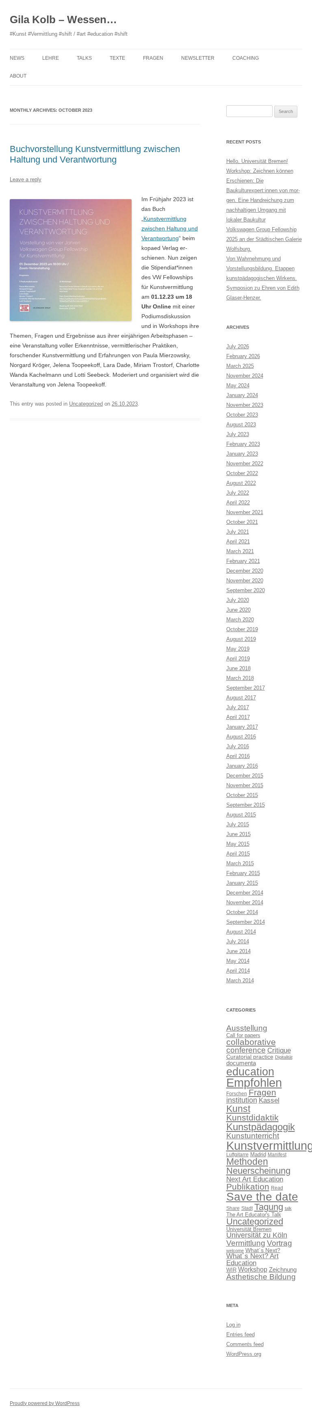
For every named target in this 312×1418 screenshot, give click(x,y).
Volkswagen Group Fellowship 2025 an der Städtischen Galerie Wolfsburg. (264, 239)
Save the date (262, 1196)
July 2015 (237, 824)
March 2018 (240, 678)
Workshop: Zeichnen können (259, 171)
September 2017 (245, 688)
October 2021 (242, 522)
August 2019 (241, 639)
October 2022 (242, 473)
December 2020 (244, 571)
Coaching (245, 58)
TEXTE (117, 58)
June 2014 (238, 951)
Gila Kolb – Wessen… (63, 19)
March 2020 (240, 620)
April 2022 (238, 502)
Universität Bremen (248, 1229)
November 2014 (244, 902)
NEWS (17, 58)
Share (233, 1208)
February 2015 (243, 873)
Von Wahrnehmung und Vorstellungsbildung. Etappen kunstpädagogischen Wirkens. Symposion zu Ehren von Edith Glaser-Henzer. (262, 278)
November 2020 (244, 581)
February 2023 (243, 444)
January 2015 (242, 883)
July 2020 (237, 600)
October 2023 (242, 415)
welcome (235, 1250)
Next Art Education (254, 1179)
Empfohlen (254, 1082)
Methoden (247, 1161)
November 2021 (244, 512)
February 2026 (243, 356)
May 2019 (237, 649)
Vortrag (279, 1243)
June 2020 (238, 610)
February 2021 (243, 561)
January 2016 (242, 766)
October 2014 (242, 912)
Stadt (247, 1208)
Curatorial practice (249, 1056)
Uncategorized (86, 404)
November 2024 (244, 376)
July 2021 (237, 532)
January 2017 (242, 727)
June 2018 (238, 668)
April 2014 (238, 971)
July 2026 (237, 346)
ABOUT (18, 76)
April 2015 (238, 854)
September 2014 (245, 922)
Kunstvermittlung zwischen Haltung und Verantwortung (169, 228)
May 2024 (237, 385)
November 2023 (244, 405)
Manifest (277, 1154)
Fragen (262, 1092)
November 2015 (244, 785)
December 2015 (244, 776)
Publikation (247, 1186)
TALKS (84, 58)
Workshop (252, 1269)
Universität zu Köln (256, 1235)
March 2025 (240, 366)
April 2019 (238, 659)
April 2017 (238, 717)
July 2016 (237, 746)
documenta (241, 1063)
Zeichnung (283, 1269)
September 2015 (245, 805)
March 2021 (240, 551)
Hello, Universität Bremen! (257, 161)
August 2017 (241, 698)
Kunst (238, 1108)
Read (277, 1188)
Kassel (269, 1100)
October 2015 (242, 795)
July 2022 (237, 493)
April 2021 (238, 542)
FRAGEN (153, 58)
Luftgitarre (237, 1154)
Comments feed (245, 1344)
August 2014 (241, 932)
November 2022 (244, 463)
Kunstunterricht (252, 1135)
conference (246, 1050)
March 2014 (240, 980)
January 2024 (242, 395)
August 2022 (241, 483)
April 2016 (238, 756)
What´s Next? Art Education (252, 1259)
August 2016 (241, 737)
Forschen (236, 1094)
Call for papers (243, 1035)
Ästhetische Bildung (261, 1276)
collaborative (251, 1042)
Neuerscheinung (258, 1171)
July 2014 (237, 941)
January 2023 (242, 454)
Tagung (268, 1207)
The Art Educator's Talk (253, 1215)
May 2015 (237, 844)
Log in (233, 1325)
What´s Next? (262, 1250)
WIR (231, 1270)
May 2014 (237, 961)
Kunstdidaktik (252, 1117)
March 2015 (240, 863)
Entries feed (240, 1334)
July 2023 (237, 434)
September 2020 (245, 590)
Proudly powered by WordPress (45, 1403)
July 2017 (237, 707)
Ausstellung (246, 1028)
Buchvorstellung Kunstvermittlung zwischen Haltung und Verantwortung (95, 154)
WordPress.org (243, 1354)
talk (288, 1208)
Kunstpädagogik (260, 1126)
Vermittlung (245, 1243)
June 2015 (238, 834)
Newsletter (197, 58)
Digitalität (283, 1057)
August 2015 (241, 815)
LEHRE (50, 58)
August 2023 (241, 424)
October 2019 (242, 629)
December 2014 (244, 893)
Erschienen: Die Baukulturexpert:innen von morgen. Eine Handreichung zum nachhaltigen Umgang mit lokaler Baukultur (263, 200)
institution (241, 1100)
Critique (279, 1050)
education (250, 1071)
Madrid (258, 1154)
